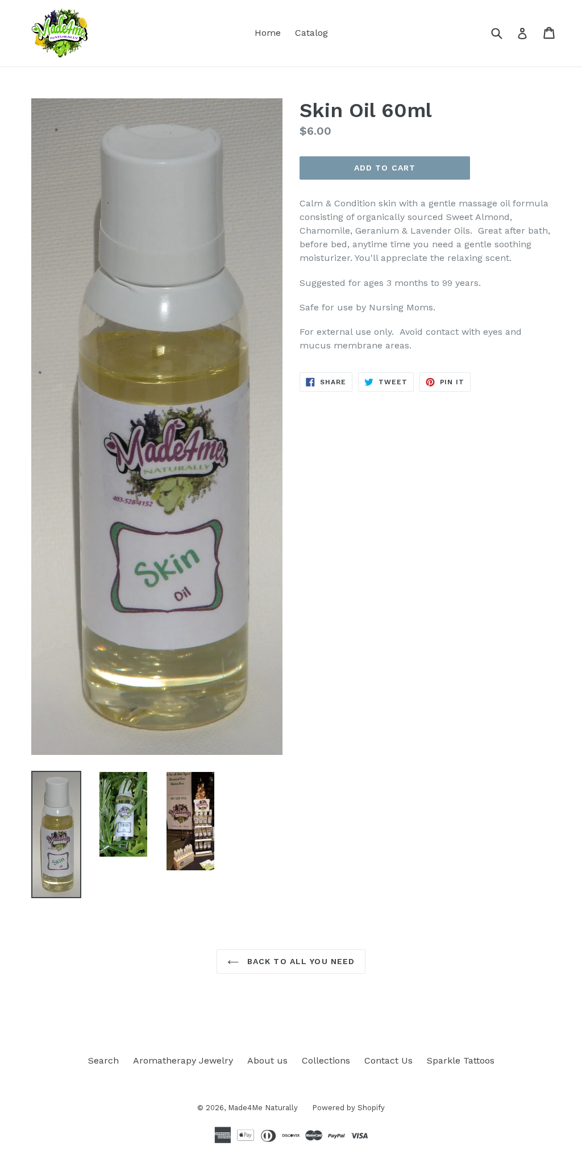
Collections (326, 1060)
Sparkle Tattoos (460, 1060)
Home (268, 32)
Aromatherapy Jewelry (183, 1060)
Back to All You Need (299, 961)
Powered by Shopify (348, 1107)
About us (267, 1060)
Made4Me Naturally (263, 1107)
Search (103, 1060)
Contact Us (388, 1060)
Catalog (311, 32)
